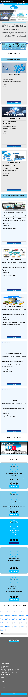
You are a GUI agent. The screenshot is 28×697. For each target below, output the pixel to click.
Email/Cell (3, 681)
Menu (23, 1)
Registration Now (14, 102)
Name (2, 677)
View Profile (14, 486)
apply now (14, 146)
